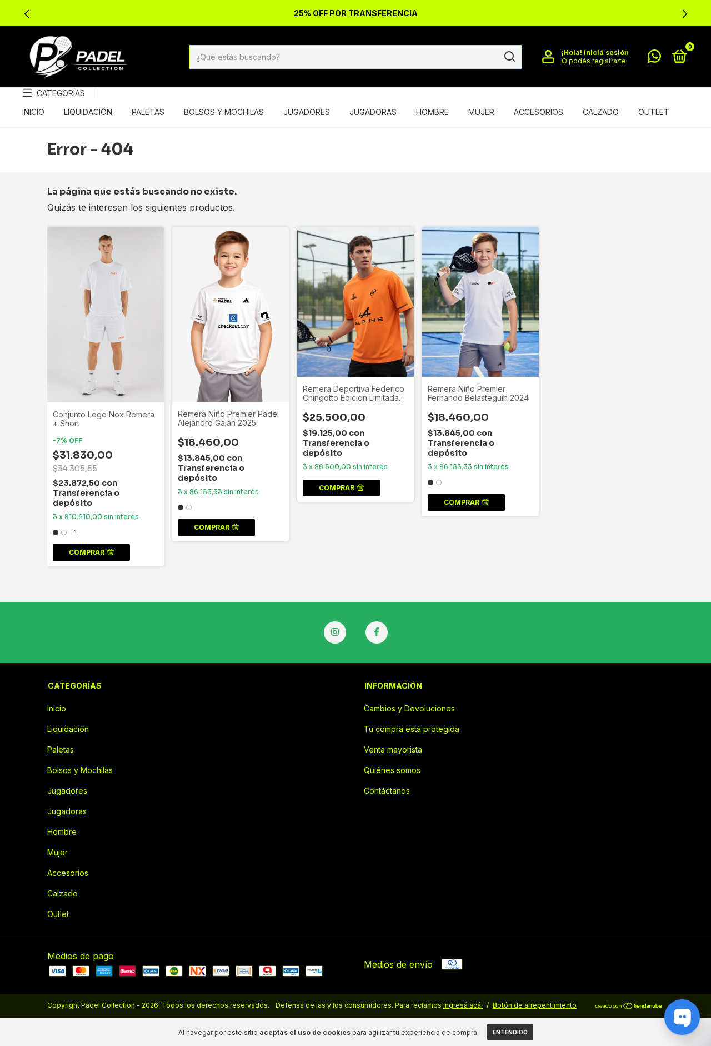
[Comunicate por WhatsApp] (654, 58)
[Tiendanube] (629, 1006)
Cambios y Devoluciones (409, 708)
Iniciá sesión (606, 52)
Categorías (61, 93)
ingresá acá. (463, 1005)
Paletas (148, 112)
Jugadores (306, 112)
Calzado (601, 112)
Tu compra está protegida (411, 729)
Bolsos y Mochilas (224, 112)
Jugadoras (373, 112)
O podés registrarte (594, 61)
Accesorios (538, 112)
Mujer (481, 112)
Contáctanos (387, 790)
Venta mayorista (393, 749)
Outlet (653, 112)
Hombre (432, 112)
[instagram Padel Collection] (335, 632)
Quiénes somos (392, 770)
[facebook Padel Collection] (376, 632)
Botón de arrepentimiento (535, 1005)
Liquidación (88, 112)
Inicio (33, 112)
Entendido (510, 1032)
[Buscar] (509, 57)
